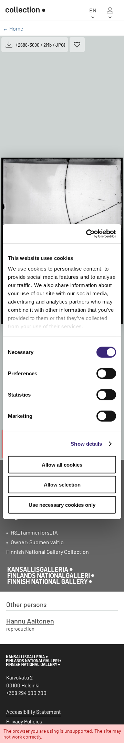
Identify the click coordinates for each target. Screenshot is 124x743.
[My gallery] (109, 10)
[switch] (106, 373)
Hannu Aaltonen (30, 621)
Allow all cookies (62, 464)
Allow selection (62, 485)
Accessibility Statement (33, 712)
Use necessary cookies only (62, 504)
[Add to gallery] (77, 44)
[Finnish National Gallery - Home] (22, 10)
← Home (13, 28)
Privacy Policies (24, 721)
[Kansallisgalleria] (33, 664)
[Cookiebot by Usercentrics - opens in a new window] (87, 233)
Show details (86, 444)
